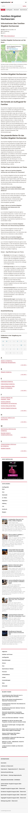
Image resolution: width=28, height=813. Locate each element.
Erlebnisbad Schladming (7, 381)
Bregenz (4, 512)
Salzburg (4, 503)
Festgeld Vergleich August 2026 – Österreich (13, 788)
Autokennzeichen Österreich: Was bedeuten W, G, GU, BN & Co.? (13, 704)
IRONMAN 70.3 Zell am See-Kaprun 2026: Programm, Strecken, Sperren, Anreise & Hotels (14, 721)
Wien (3, 489)
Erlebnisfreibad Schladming (8, 384)
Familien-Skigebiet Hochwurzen (9, 408)
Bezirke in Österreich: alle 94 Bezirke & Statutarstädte (15, 565)
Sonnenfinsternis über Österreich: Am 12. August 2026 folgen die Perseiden (12, 696)
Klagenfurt (4, 500)
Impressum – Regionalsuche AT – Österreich (13, 769)
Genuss (4, 663)
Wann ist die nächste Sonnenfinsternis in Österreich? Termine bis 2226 (12, 700)
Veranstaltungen (6, 680)
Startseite (3, 763)
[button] (14, 52)
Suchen (24, 6)
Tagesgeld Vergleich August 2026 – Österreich (13, 797)
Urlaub (3, 677)
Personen (4, 671)
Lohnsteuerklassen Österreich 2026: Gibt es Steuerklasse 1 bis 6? (16, 615)
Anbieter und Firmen (7, 654)
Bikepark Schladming (6, 372)
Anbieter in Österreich (7, 766)
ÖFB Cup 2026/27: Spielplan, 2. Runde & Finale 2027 (15, 535)
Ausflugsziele (9, 9)
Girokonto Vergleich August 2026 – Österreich (13, 791)
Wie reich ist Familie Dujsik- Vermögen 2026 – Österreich (13, 725)
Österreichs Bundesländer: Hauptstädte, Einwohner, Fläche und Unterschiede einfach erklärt (13, 713)
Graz (3, 492)
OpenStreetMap (19, 61)
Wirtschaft (16, 9)
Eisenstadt (4, 495)
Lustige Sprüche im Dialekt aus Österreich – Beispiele (13, 746)
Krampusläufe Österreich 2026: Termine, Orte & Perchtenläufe (16, 550)
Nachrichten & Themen (7, 668)
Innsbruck (4, 509)
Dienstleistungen (6, 660)
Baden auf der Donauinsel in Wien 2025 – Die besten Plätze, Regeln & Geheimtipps (13, 729)
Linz (3, 506)
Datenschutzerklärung (7, 772)
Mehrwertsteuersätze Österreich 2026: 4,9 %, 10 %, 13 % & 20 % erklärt (16, 599)
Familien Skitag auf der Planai (8, 405)
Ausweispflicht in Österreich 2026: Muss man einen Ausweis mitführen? (13, 738)
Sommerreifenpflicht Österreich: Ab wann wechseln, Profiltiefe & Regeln (16, 582)
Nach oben (23, 364)
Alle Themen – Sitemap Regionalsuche (11, 775)
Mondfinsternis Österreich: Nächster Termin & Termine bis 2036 (16, 633)
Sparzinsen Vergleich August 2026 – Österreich (13, 794)
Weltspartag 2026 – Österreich (9, 801)
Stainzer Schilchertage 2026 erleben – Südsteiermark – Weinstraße (11, 734)
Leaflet (13, 61)
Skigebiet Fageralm (6, 448)
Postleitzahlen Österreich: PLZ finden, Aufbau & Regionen (15, 520)
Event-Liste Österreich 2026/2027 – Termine (12, 717)
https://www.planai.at (9, 36)
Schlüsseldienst (6, 674)
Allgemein (4, 651)
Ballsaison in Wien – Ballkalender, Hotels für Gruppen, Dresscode (13, 742)
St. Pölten (4, 497)
